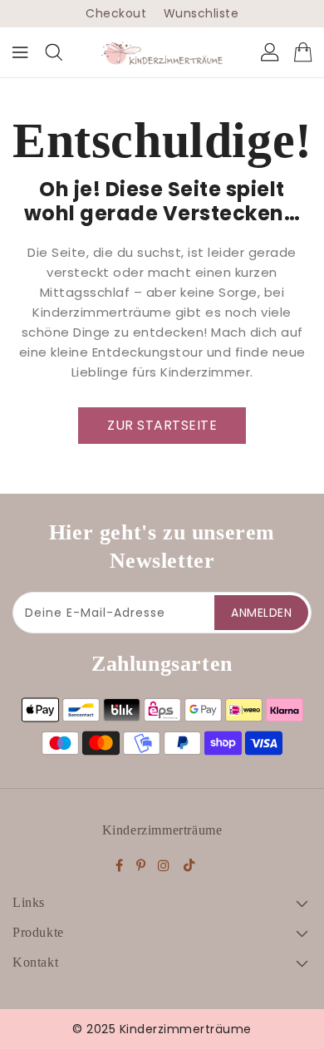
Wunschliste (201, 13)
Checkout (116, 13)
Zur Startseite (162, 425)
